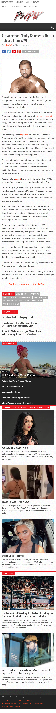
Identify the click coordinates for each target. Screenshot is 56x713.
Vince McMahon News (11, 304)
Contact (17, 706)
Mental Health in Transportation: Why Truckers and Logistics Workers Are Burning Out (26, 672)
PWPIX (8, 45)
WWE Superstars (32, 2)
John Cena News (25, 297)
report (18, 179)
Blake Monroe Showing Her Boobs (17, 403)
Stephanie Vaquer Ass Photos (15, 501)
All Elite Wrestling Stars (10, 703)
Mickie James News (40, 297)
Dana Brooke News (10, 297)
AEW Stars (5, 6)
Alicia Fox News (22, 294)
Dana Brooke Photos (11, 392)
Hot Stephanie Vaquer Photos (15, 447)
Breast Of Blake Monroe (13, 555)
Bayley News (34, 294)
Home (4, 701)
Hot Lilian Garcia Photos (13, 386)
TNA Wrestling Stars (36, 703)
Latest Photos (7, 2)
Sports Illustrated (44, 116)
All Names (19, 2)
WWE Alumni (16, 6)
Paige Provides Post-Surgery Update (18, 317)
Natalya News (8, 300)
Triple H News (36, 300)
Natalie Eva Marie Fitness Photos (16, 381)
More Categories (30, 6)
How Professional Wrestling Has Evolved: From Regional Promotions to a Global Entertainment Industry (27, 615)
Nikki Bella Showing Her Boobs (16, 397)
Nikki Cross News (22, 300)
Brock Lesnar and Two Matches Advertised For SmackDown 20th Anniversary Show (22, 324)
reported (24, 135)
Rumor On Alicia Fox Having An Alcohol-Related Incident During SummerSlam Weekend (22, 333)
